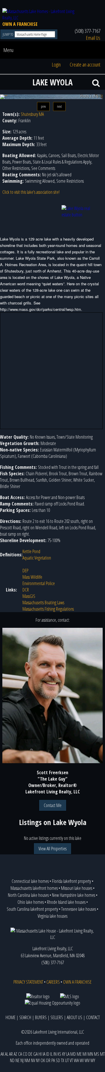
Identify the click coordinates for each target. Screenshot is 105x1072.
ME (79, 1054)
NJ (22, 1060)
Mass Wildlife (32, 577)
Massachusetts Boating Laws (43, 602)
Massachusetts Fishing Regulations (48, 609)
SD (58, 1060)
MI (85, 1054)
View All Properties (52, 848)
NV (33, 1060)
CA (20, 1054)
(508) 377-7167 (87, 30)
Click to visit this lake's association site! (31, 192)
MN (90, 1054)
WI (82, 1060)
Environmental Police (38, 583)
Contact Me (53, 805)
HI (40, 1054)
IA (44, 1054)
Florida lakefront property (71, 881)
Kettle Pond (31, 551)
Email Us (93, 37)
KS (59, 1054)
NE (17, 1060)
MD (73, 1054)
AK (2, 1054)
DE (30, 1054)
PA (53, 1060)
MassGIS (28, 596)
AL (6, 1054)
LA (67, 1054)
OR (48, 1060)
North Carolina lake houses (28, 895)
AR (11, 1054)
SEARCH (25, 1017)
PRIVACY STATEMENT (28, 982)
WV (87, 1060)
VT (71, 1060)
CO (25, 1054)
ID (47, 1054)
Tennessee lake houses (78, 909)
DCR (25, 590)
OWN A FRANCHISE (20, 24)
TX (62, 1060)
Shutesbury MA (32, 114)
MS (96, 1054)
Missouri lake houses (76, 888)
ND (12, 1060)
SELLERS (56, 1017)
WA (76, 1060)
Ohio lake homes (31, 902)
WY (92, 1060)
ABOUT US (74, 1017)
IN (55, 1054)
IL (51, 1054)
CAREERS (53, 982)
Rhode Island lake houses (66, 902)
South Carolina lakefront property (32, 909)
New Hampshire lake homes (73, 895)
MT (102, 1054)
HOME (10, 1017)
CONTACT (93, 1017)
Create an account (85, 64)
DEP (25, 570)
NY (38, 1060)
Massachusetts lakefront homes (34, 888)
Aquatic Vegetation (36, 558)
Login (56, 64)
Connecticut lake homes (30, 881)
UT (67, 1060)
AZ (15, 1054)
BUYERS (41, 1017)
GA (35, 1054)
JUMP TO (8, 34)
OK (43, 1060)
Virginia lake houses (52, 916)
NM (27, 1060)
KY (63, 1054)
